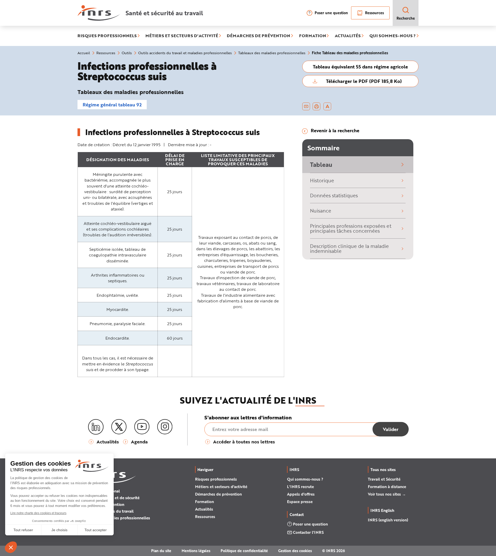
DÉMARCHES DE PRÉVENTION (258, 36)
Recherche (406, 18)
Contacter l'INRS (308, 532)
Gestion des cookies (295, 550)
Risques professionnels (216, 479)
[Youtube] (142, 427)
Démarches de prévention (218, 494)
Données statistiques (334, 195)
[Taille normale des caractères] (327, 106)
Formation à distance (387, 486)
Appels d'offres (301, 494)
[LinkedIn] (96, 427)
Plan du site (161, 550)
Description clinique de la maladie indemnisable (349, 248)
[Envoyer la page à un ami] (306, 106)
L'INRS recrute (300, 486)
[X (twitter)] (119, 427)
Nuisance (320, 210)
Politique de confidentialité (244, 550)
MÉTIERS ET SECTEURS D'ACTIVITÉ (181, 36)
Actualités (204, 509)
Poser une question (331, 12)
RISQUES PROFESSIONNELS (107, 36)
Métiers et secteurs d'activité (221, 486)
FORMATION (312, 36)
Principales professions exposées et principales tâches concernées (350, 228)
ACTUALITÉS (348, 36)
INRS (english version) (388, 520)
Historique (322, 180)
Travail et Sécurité (384, 479)
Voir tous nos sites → (387, 494)
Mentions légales (196, 550)
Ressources (374, 12)
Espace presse (300, 501)
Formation (204, 501)
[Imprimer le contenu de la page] (316, 106)
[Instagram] (165, 427)
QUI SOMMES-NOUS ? (392, 36)
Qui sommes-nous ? (305, 479)
